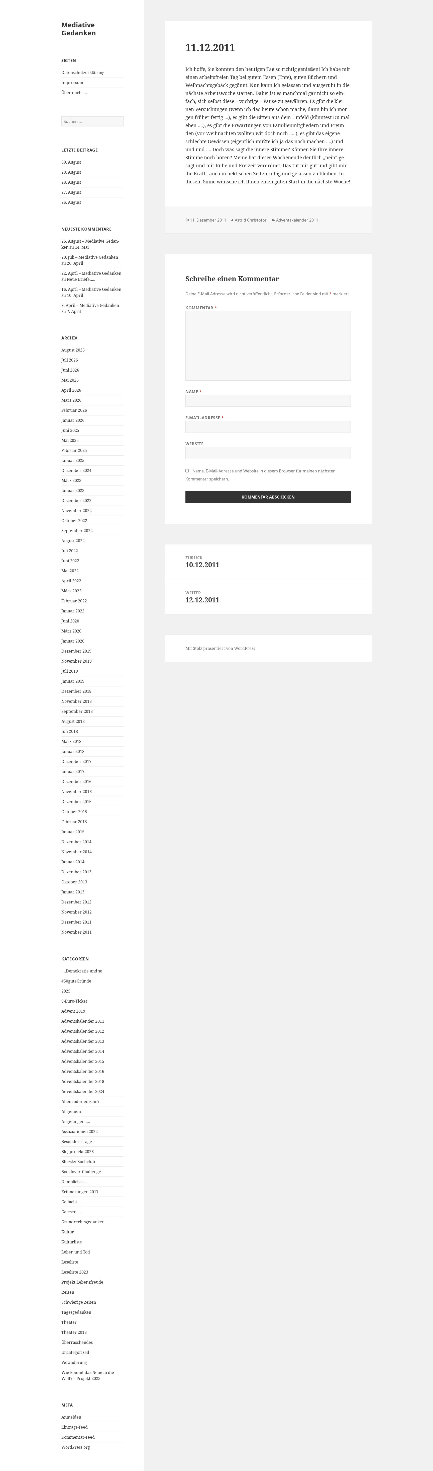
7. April (74, 311)
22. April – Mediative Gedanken (91, 273)
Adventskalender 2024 (82, 1091)
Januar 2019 (72, 681)
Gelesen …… (72, 1212)
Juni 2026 (70, 370)
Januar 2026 (72, 420)
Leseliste (69, 1262)
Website (194, 444)
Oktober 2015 (74, 811)
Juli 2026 (69, 360)
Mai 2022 (70, 571)
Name (193, 391)
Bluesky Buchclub (78, 1161)
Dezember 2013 (76, 872)
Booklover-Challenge (81, 1171)
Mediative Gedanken (78, 28)
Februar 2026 (74, 410)
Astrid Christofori (251, 220)
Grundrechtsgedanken (82, 1222)
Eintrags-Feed (74, 1427)
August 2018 (73, 721)
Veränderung (74, 1362)
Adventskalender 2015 (82, 1061)
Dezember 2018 (76, 691)
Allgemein (71, 1111)
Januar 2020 (72, 641)
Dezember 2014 (76, 842)
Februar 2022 (74, 601)
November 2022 (76, 510)
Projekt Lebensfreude (82, 1282)
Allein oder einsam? (80, 1101)
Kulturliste (71, 1242)
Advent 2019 (73, 1011)
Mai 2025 (70, 440)
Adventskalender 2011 (82, 1021)
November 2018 (76, 701)
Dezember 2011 (76, 922)
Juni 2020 (70, 621)
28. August (71, 182)
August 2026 (73, 350)
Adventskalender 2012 (82, 1031)
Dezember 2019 (76, 651)
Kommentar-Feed (78, 1437)
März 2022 (71, 591)
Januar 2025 (72, 460)
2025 (65, 991)
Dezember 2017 (76, 761)
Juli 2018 (69, 731)
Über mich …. (74, 92)
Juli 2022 (69, 550)
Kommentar (201, 308)
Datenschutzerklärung (82, 72)
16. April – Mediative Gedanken (91, 289)
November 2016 (76, 791)
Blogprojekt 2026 (77, 1151)
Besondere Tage (76, 1141)
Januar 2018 (72, 751)
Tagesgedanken (76, 1312)
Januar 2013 (72, 892)
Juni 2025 (70, 430)
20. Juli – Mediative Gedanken (89, 257)
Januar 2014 (72, 862)
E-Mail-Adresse (204, 418)
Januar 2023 (72, 490)
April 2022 (71, 581)
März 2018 (71, 741)
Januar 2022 (72, 611)
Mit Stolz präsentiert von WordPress (220, 648)
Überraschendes (77, 1342)
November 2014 (76, 852)
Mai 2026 (70, 380)
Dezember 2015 (76, 801)
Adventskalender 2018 (82, 1081)
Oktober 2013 (74, 882)
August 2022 (73, 540)
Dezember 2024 (76, 470)
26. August (71, 202)
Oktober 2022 (74, 520)
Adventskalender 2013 (82, 1041)
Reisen (67, 1292)
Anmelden (71, 1417)
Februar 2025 (74, 450)
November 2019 (76, 661)
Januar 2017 (72, 771)
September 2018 (77, 711)
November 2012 (76, 912)
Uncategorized (75, 1352)
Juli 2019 (69, 671)
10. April (75, 295)
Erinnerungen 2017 (79, 1192)
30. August (71, 162)
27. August (71, 192)
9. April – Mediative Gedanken (90, 305)
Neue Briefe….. (81, 279)
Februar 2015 (74, 821)
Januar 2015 (72, 831)
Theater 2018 (74, 1332)
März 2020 (71, 631)
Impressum (72, 82)
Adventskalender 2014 (82, 1051)
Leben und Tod (75, 1252)
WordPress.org (75, 1447)
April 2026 (71, 390)
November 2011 (76, 932)
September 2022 (77, 530)
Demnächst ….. (75, 1181)
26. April (75, 263)
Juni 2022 (70, 561)
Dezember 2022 (76, 500)
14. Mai (82, 247)
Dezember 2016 (76, 781)
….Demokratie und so (81, 971)
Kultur (67, 1232)
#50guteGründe (76, 981)
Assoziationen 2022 (79, 1131)
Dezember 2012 (76, 902)
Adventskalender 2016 (82, 1071)
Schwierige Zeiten (78, 1302)
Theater (69, 1322)
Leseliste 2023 (74, 1272)
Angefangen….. (75, 1121)
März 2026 (71, 400)
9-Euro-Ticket (74, 1001)
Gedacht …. (72, 1202)
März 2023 (71, 480)
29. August (71, 172)
